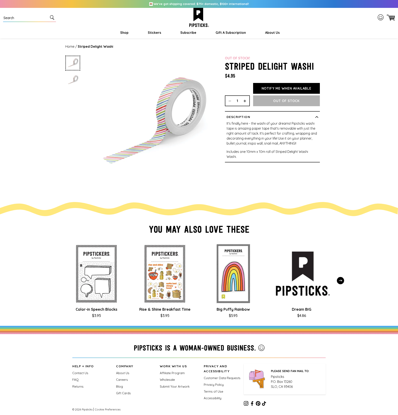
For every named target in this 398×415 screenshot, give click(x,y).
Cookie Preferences (107, 409)
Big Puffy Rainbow (233, 309)
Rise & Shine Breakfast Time (165, 309)
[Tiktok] (264, 404)
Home (69, 46)
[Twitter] (258, 404)
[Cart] (390, 17)
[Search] (53, 17)
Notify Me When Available (286, 88)
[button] (124, 32)
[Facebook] (252, 404)
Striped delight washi (95, 46)
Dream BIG (301, 309)
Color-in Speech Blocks (96, 309)
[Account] (381, 17)
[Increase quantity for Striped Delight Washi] (246, 101)
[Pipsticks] (199, 17)
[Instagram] (246, 404)
